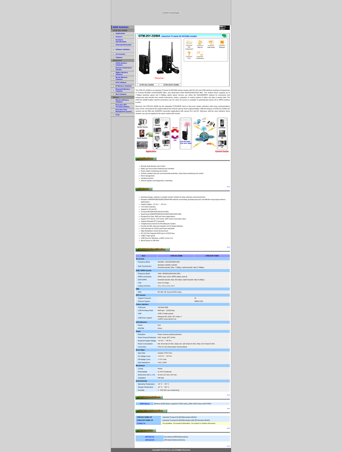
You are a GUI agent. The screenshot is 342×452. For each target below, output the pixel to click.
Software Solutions (123, 49)
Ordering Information (123, 45)
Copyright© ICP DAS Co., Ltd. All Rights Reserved (171, 450)
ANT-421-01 (149, 437)
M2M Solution (121, 27)
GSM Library (144, 404)
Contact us (141, 423)
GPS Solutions (121, 82)
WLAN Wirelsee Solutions (121, 78)
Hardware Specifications (121, 41)
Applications (120, 33)
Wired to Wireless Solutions (122, 101)
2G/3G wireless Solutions (121, 64)
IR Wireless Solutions (124, 86)
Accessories (120, 54)
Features (119, 37)
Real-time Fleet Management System (124, 110)
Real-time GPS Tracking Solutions (123, 106)
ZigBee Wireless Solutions (122, 73)
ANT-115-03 (149, 440)
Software (119, 57)
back (228, 186)
